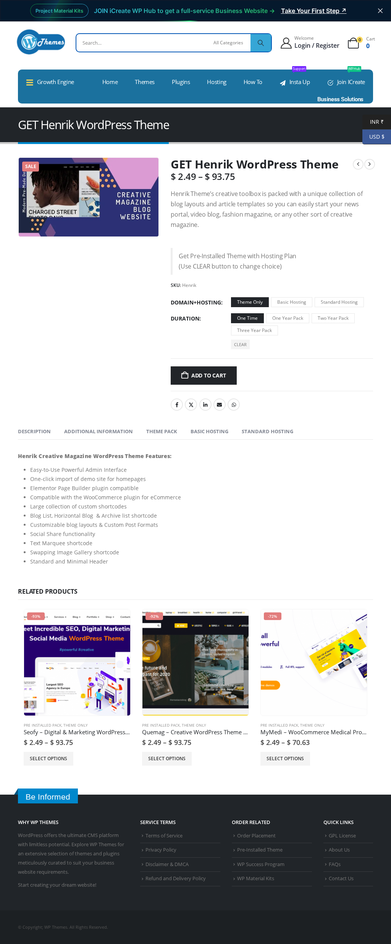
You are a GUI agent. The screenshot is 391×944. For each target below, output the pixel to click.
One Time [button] (247, 318)
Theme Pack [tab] (161, 431)
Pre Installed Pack (42, 725)
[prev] (358, 164)
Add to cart (208, 375)
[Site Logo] (41, 42)
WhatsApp (234, 404)
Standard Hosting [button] (339, 302)
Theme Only (75, 725)
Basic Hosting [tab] (209, 431)
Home (110, 82)
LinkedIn (205, 404)
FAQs (335, 864)
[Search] (260, 43)
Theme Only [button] (250, 302)
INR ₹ (373, 121)
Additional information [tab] (98, 431)
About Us (339, 850)
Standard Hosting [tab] (267, 431)
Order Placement (256, 835)
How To (253, 82)
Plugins (181, 82)
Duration (185, 318)
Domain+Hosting (196, 302)
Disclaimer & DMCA (167, 864)
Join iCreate (351, 78)
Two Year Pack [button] (333, 318)
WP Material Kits (255, 878)
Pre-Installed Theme (260, 850)
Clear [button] (240, 344)
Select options (48, 758)
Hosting (216, 82)
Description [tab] (34, 431)
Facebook (177, 404)
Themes (145, 82)
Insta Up (299, 78)
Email (219, 404)
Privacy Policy (160, 850)
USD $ (373, 136)
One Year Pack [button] (287, 318)
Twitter (191, 404)
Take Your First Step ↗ (314, 11)
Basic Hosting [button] (291, 302)
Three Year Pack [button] (254, 330)
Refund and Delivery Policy (175, 878)
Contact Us (341, 878)
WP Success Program (260, 864)
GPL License (342, 835)
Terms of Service (164, 835)
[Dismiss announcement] (380, 11)
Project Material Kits (59, 11)
